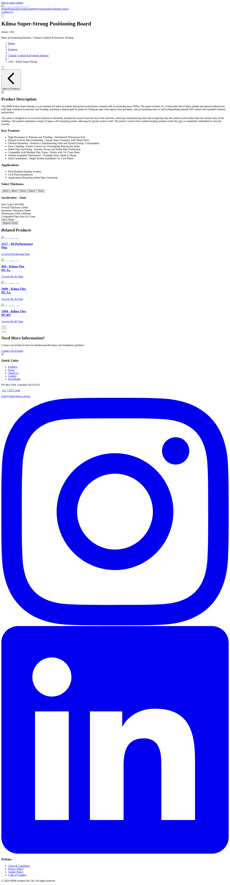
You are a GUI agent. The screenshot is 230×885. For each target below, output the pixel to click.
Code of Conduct (17, 875)
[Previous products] (2, 327)
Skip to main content (12, 2)
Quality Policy (15, 872)
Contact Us (7, 11)
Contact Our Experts (12, 350)
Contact (64, 8)
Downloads (54, 8)
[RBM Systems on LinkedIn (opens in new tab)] (115, 852)
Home (4, 8)
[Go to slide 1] (2, 331)
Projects (37, 8)
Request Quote (10, 223)
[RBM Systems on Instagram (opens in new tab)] (115, 624)
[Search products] (2, 67)
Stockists (28, 8)
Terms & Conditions (19, 865)
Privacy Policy (16, 868)
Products (12, 8)
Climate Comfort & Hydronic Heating (28, 55)
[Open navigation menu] (2, 15)
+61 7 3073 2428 (10, 390)
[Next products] (5, 327)
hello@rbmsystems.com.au (15, 396)
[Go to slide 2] (5, 331)
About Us (13, 373)
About (44, 8)
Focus (20, 8)
